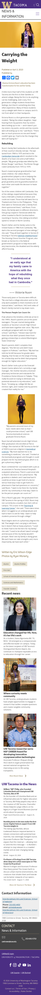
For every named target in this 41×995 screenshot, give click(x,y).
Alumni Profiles (19, 564)
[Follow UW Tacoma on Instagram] (15, 965)
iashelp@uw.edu (15, 907)
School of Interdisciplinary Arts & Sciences (18, 576)
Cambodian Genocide (11, 156)
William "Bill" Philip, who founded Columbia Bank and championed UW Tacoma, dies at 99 (18, 791)
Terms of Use (21, 988)
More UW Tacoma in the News (17, 886)
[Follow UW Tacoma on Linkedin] (29, 965)
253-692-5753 (30, 938)
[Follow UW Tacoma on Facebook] (10, 965)
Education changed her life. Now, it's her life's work (20, 634)
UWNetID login (8, 953)
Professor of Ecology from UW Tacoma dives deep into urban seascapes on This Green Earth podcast (20, 861)
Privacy (31, 988)
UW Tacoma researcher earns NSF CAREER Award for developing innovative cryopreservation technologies (19, 752)
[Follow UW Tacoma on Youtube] (24, 965)
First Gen (6, 570)
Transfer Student (9, 589)
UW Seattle (15, 972)
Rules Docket (26, 991)
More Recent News (13, 777)
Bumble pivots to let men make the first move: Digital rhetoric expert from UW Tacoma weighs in (19, 824)
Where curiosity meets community (15, 695)
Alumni (6, 564)
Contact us (9, 988)
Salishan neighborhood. (27, 235)
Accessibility (14, 991)
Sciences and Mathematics (13, 582)
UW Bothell (26, 972)
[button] (37, 14)
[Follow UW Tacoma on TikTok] (19, 965)
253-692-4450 (14, 904)
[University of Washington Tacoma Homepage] (20, 957)
